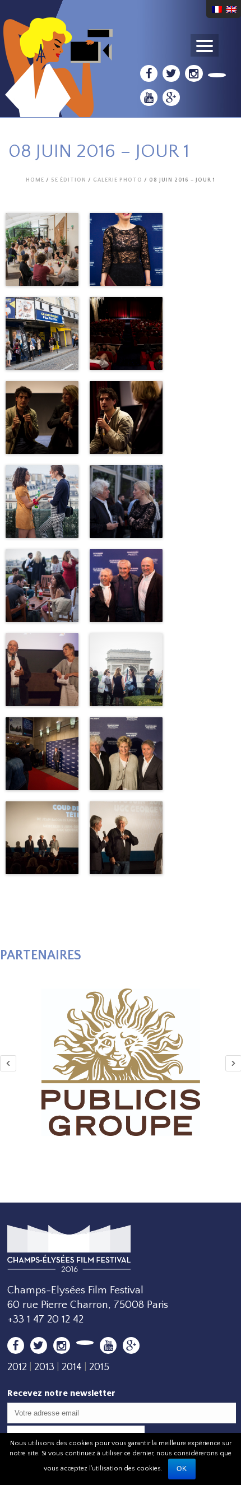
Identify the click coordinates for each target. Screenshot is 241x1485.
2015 (99, 1367)
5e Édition (68, 180)
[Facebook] (148, 73)
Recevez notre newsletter (61, 1392)
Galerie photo (117, 180)
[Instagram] (193, 73)
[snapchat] (217, 75)
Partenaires (40, 955)
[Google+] (171, 97)
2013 (44, 1367)
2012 (17, 1367)
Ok (182, 1469)
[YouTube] (148, 97)
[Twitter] (171, 73)
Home (35, 180)
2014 (72, 1367)
